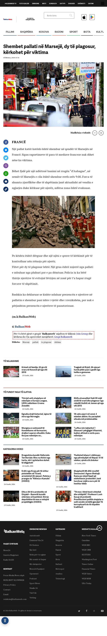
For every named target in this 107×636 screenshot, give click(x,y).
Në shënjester (36, 564)
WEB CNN (86, 549)
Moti (44, 3)
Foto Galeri (24, 3)
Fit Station (34, 545)
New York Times (89, 535)
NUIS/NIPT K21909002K (13, 580)
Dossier (71, 3)
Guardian (86, 540)
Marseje (26, 342)
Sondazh (53, 3)
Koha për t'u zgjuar (38, 554)
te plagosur (46, 342)
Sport (74, 32)
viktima (57, 342)
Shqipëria (26, 32)
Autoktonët (35, 535)
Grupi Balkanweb (63, 336)
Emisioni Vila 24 (36, 540)
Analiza (59, 573)
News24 (19, 10)
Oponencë (34, 573)
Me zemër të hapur (38, 559)
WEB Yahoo (87, 573)
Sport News (35, 583)
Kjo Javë (33, 549)
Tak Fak (33, 592)
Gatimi (90, 3)
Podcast (33, 578)
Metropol (60, 569)
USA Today (86, 583)
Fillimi (10, 32)
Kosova (44, 32)
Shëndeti (81, 3)
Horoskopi (9, 10)
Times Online (87, 564)
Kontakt (29, 10)
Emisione (35, 3)
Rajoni (59, 32)
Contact (6, 589)
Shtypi (62, 3)
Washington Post (89, 559)
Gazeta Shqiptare (11, 555)
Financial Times (88, 569)
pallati (35, 342)
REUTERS (86, 554)
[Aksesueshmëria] (5, 620)
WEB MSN (86, 578)
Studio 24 (33, 588)
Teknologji (60, 578)
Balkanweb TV (10, 3)
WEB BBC (86, 545)
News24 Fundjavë (37, 569)
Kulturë (59, 564)
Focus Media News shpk (13, 575)
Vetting (33, 597)
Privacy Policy (9, 584)
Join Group (82, 333)
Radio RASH (8, 559)
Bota (87, 32)
